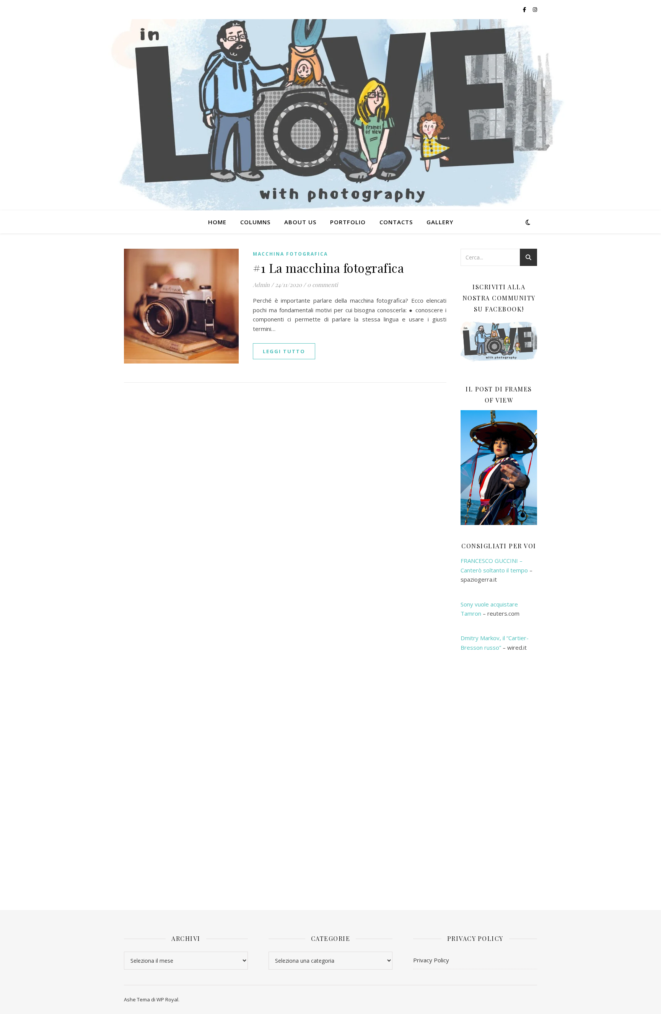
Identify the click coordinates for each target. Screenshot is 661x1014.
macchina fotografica (290, 254)
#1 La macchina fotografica (328, 267)
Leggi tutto (284, 351)
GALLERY (440, 222)
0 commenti (322, 285)
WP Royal (167, 999)
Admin (261, 285)
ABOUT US (300, 222)
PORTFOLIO (348, 222)
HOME (217, 222)
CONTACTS (396, 222)
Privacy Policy (431, 960)
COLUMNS (255, 222)
